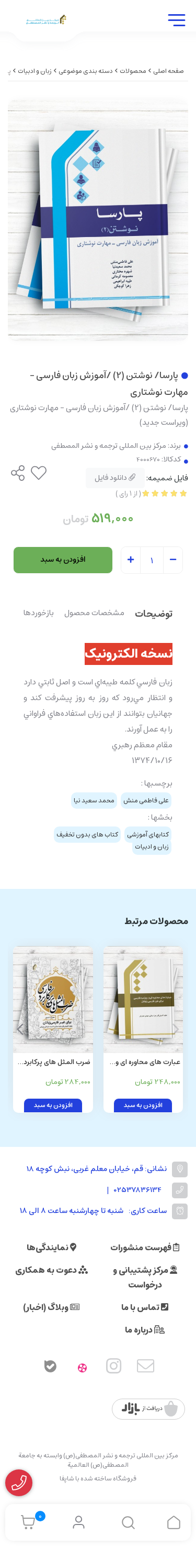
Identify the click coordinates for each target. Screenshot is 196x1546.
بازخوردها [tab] (39, 613)
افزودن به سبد (63, 559)
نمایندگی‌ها (48, 1247)
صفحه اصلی (168, 71)
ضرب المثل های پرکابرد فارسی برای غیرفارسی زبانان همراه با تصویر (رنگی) (57, 1062)
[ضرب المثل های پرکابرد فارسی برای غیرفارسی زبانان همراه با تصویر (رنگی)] (53, 999)
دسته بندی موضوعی (86, 71)
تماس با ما (141, 1307)
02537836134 (138, 1190)
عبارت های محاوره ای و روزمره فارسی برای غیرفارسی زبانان (148, 1062)
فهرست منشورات (141, 1247)
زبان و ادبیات (35, 71)
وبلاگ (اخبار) (46, 1307)
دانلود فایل (112, 477)
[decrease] (173, 560)
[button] (20, 1029)
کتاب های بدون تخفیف (87, 834)
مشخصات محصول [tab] (94, 613)
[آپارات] (82, 1368)
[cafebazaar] (150, 1409)
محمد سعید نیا (94, 800)
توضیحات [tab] (153, 614)
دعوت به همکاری (46, 1270)
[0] (25, 1522)
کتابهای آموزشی (148, 834)
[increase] (130, 560)
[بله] (51, 1368)
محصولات (133, 71)
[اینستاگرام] (114, 1368)
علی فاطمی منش (146, 800)
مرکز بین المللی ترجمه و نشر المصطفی (108, 446)
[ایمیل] (146, 1368)
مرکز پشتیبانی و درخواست (141, 1277)
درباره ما (139, 1330)
